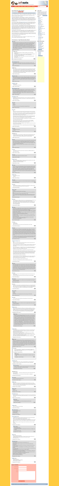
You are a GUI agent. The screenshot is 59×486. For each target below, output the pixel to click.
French (39, 27)
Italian (22, 11)
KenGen (13, 360)
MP (12, 207)
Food (19, 6)
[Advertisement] (24, 8)
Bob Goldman (14, 88)
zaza (14, 399)
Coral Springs (40, 46)
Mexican (39, 33)
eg (12, 102)
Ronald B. (14, 393)
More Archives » (40, 55)
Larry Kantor (14, 416)
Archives (29, 6)
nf (12, 149)
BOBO (13, 458)
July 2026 (39, 52)
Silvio (13, 388)
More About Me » (45, 15)
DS (12, 273)
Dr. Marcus (14, 96)
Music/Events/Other (40, 34)
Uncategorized (40, 37)
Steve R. (13, 75)
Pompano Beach (40, 45)
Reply (35, 49)
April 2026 (39, 54)
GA (12, 109)
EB (12, 199)
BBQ (38, 18)
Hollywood (39, 44)
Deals (25, 6)
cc (12, 128)
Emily (13, 174)
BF (12, 41)
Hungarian (39, 29)
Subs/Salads (39, 37)
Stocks (39, 38)
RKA (13, 434)
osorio (13, 328)
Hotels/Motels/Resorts (41, 28)
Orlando (39, 47)
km (12, 297)
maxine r (13, 83)
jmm (13, 278)
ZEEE (13, 382)
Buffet (39, 20)
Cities (22, 6)
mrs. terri (15, 365)
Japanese (39, 31)
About (15, 6)
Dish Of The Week (40, 26)
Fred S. (13, 159)
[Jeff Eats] (29, 3)
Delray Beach (40, 42)
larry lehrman (14, 61)
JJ (12, 227)
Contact (33, 6)
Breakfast (39, 19)
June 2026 (39, 53)
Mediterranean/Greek (40, 32)
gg (12, 154)
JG (12, 179)
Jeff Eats (18, 484)
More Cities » (40, 49)
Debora (13, 307)
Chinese (39, 21)
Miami (39, 45)
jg (12, 139)
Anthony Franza (15, 240)
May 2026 (39, 54)
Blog (13, 6)
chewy (13, 405)
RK (12, 165)
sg (13, 348)
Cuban (39, 22)
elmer (13, 301)
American (39, 17)
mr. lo (13, 290)
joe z (13, 377)
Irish (38, 29)
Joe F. (13, 189)
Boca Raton (19, 11)
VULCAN (13, 441)
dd (12, 184)
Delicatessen (39, 24)
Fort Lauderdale (40, 43)
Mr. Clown (14, 409)
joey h (14, 426)
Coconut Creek (40, 48)
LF (12, 222)
